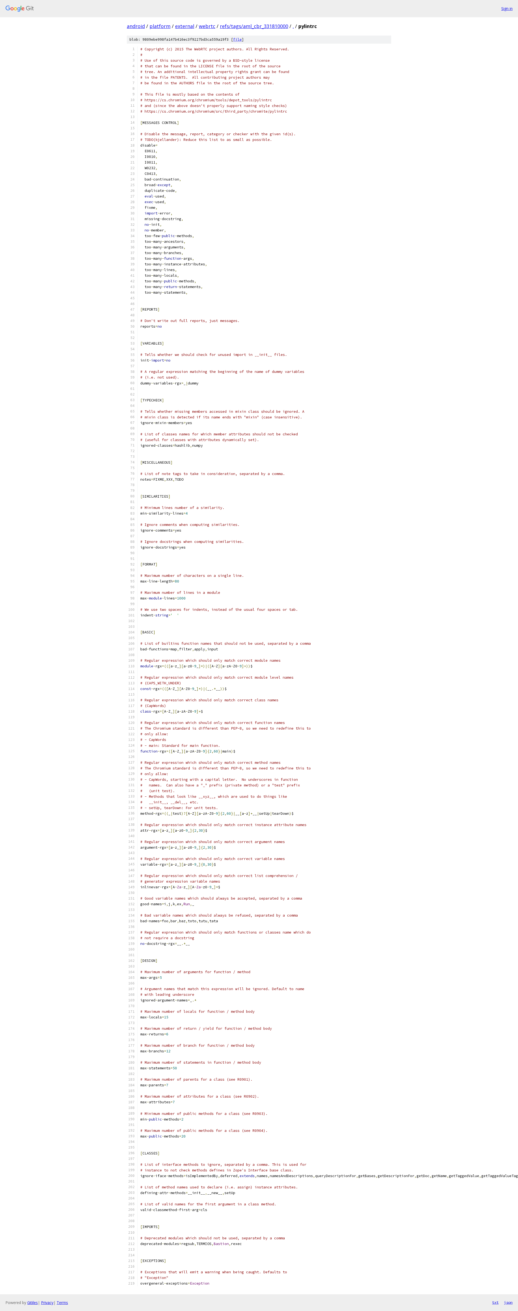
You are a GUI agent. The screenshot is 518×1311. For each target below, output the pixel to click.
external (184, 26)
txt (495, 1302)
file (237, 39)
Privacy (47, 1302)
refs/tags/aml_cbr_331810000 (254, 26)
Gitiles (32, 1302)
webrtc (207, 26)
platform (160, 26)
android (136, 26)
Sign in (507, 8)
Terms (62, 1302)
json (508, 1302)
